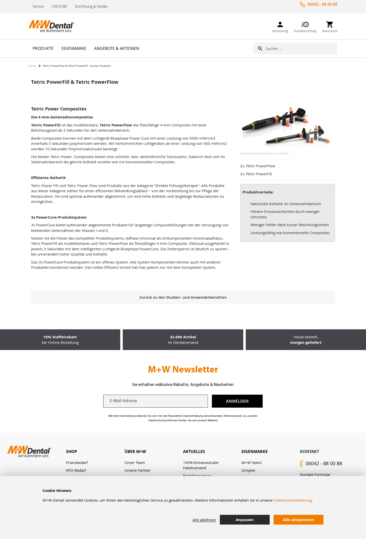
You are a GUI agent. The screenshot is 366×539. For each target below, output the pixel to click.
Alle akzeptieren (298, 519)
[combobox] (301, 48)
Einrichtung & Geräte (91, 6)
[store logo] (53, 26)
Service (38, 6)
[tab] (95, 451)
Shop (71, 451)
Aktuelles (194, 451)
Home (32, 66)
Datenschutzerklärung (293, 500)
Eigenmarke (255, 451)
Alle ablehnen (204, 519)
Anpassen (245, 519)
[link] (280, 26)
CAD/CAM (59, 6)
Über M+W (135, 451)
